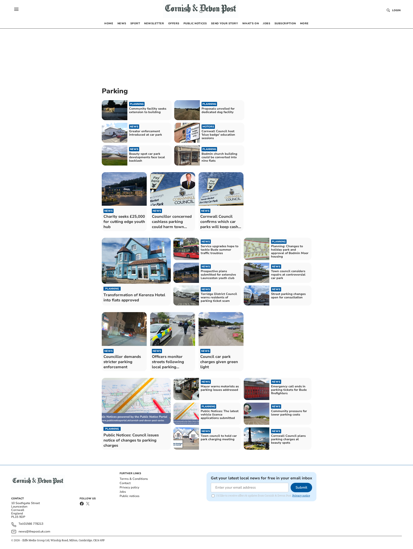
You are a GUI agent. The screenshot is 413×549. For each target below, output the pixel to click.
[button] (16, 9)
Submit (301, 487)
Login (396, 10)
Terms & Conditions (134, 479)
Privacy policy (129, 487)
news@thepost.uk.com (34, 531)
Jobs (123, 492)
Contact (125, 483)
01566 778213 (33, 524)
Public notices (129, 496)
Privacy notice (301, 495)
